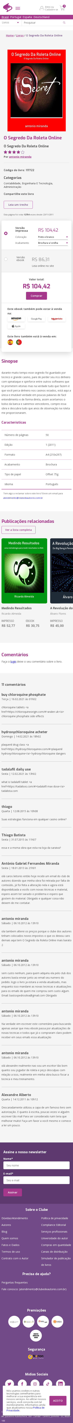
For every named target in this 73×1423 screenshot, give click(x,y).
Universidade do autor (54, 1238)
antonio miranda (20, 156)
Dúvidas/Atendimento (14, 1218)
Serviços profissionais (54, 1231)
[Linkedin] (60, 1384)
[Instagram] (35, 1384)
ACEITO (58, 1400)
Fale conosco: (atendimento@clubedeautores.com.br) (33, 1289)
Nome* (8, 1158)
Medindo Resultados (16, 608)
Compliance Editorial (53, 1225)
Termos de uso (10, 1251)
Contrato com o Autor (14, 1258)
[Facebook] (22, 1384)
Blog (4, 1231)
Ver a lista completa (18, 530)
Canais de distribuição (54, 1251)
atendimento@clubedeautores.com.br (23, 497)
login (13, 661)
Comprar (36, 295)
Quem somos (9, 1238)
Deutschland (41, 17)
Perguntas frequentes (14, 1282)
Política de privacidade (54, 1218)
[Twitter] (9, 1384)
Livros (20, 35)
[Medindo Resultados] (24, 570)
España (27, 17)
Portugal (15, 17)
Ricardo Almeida (11, 613)
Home (10, 35)
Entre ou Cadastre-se (51, 8)
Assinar (12, 1192)
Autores (6, 1225)
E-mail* (8, 1173)
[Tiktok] (47, 1384)
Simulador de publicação (56, 1262)
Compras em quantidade (56, 1245)
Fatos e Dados (10, 1245)
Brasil (5, 17)
